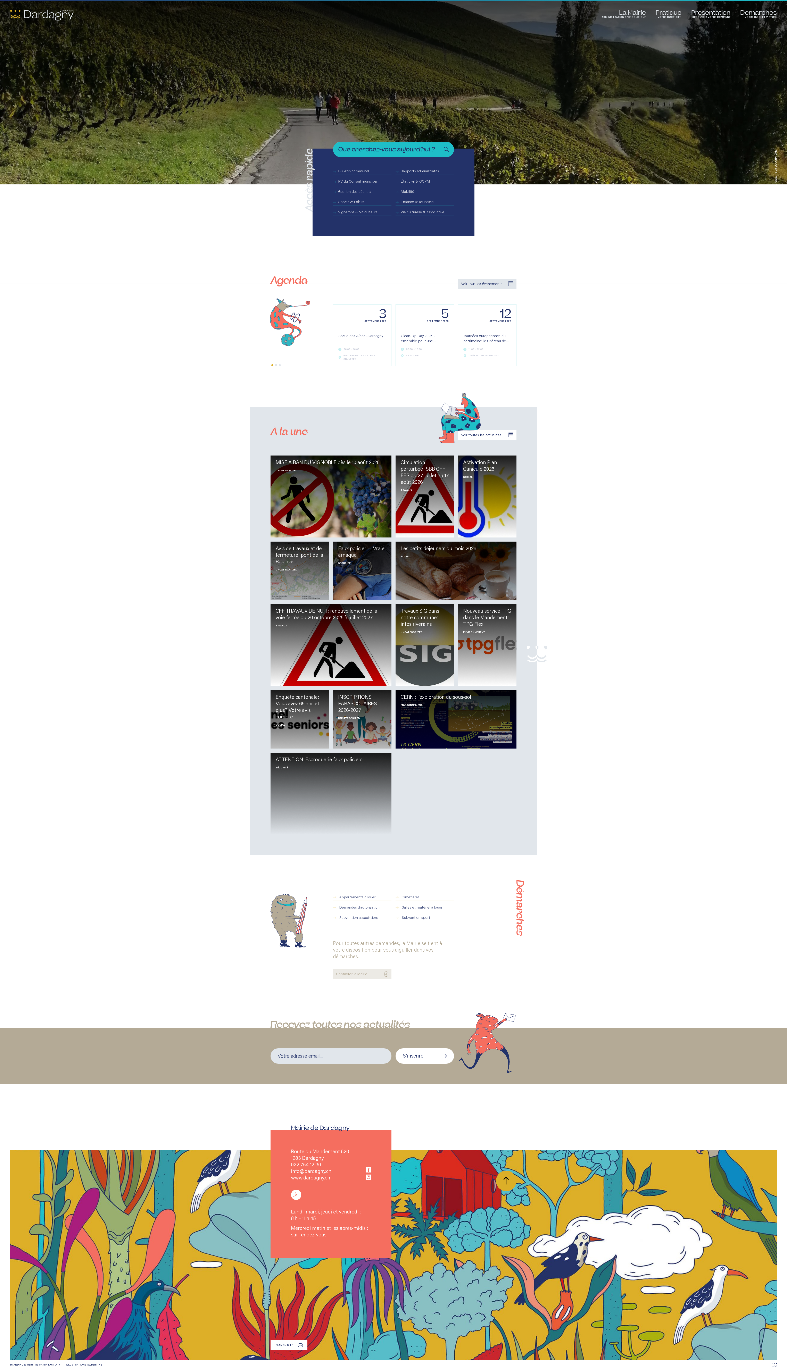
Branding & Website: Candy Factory (35, 1365)
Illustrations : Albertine (84, 1365)
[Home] (42, 15)
